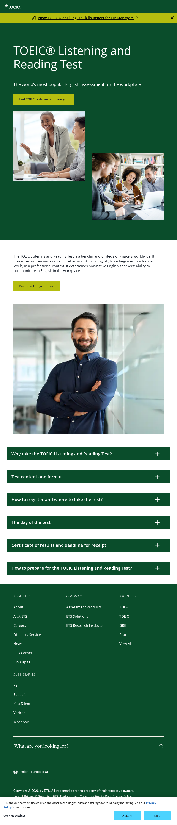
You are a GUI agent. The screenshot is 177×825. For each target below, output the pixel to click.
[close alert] (172, 18)
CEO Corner (22, 652)
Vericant (20, 712)
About (18, 607)
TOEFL (124, 607)
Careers (19, 625)
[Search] (161, 746)
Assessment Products (84, 607)
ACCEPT (127, 816)
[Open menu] (171, 6)
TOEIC (124, 616)
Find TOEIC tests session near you (44, 99)
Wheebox (21, 722)
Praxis (124, 634)
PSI (15, 685)
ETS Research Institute (84, 625)
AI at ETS (20, 616)
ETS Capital (22, 662)
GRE (122, 625)
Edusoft (19, 694)
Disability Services (28, 634)
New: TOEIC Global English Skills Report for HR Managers (86, 18)
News (17, 643)
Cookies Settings (14, 815)
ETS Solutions (77, 616)
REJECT (157, 816)
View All (125, 643)
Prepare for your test (37, 286)
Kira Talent (21, 703)
